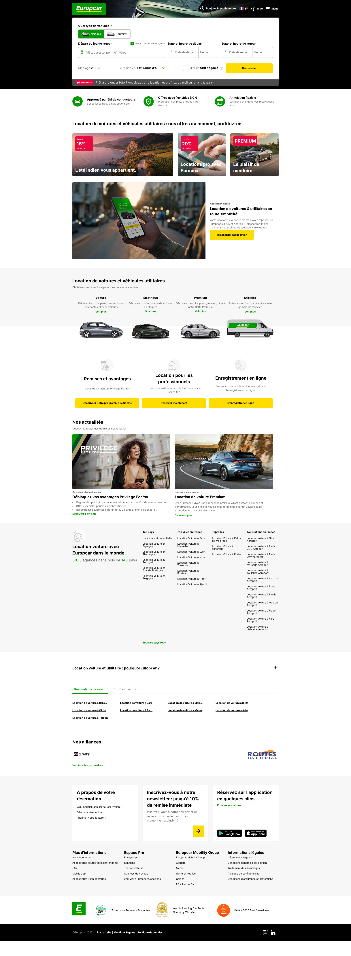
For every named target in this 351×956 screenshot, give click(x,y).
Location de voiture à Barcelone (90, 702)
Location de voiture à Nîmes (185, 710)
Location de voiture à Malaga (186, 702)
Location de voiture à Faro (136, 710)
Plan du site (104, 932)
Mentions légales (124, 932)
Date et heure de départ (185, 43)
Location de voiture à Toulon (90, 717)
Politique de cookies (150, 932)
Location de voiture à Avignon (233, 710)
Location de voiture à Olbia (89, 710)
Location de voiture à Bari (136, 702)
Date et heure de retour (239, 43)
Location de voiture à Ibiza (232, 702)
